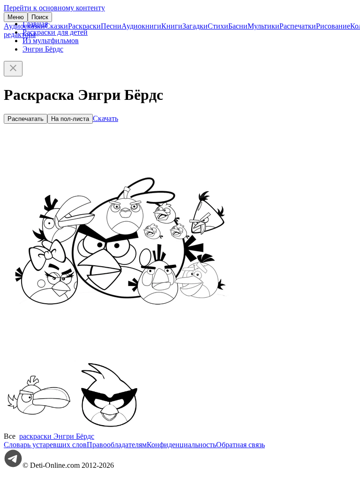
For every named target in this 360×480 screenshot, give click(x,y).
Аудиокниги (141, 26)
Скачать (105, 118)
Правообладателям (117, 445)
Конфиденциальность (181, 445)
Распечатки (297, 26)
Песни (111, 26)
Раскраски (84, 26)
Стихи (218, 26)
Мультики (263, 26)
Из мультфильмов (50, 41)
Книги (171, 26)
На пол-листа (70, 118)
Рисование (333, 26)
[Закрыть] (13, 68)
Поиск (39, 17)
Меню (16, 17)
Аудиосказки (24, 26)
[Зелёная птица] (39, 428)
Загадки (195, 26)
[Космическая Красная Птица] (109, 428)
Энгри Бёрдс (42, 49)
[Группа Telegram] (13, 465)
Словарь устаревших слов (45, 445)
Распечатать (26, 118)
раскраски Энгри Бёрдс (56, 436)
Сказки (56, 26)
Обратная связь (240, 445)
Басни (238, 26)
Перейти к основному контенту (54, 8)
